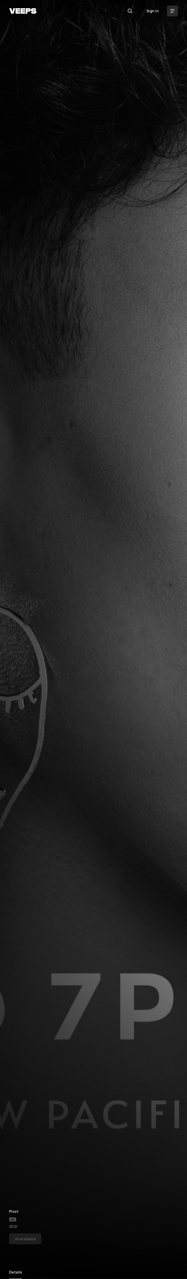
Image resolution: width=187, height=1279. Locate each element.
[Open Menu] (172, 10)
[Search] (130, 10)
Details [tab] (15, 1272)
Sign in (152, 11)
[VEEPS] (22, 11)
